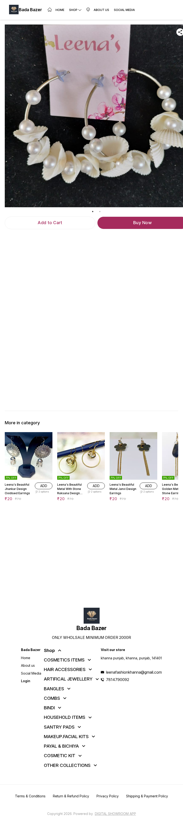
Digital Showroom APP (115, 814)
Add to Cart (50, 222)
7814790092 (117, 679)
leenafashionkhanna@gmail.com (134, 672)
